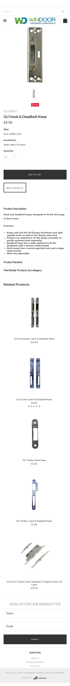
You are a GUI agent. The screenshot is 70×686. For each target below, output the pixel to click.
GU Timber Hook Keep (34, 460)
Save (36, 105)
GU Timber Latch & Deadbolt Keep (34, 521)
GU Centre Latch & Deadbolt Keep (34, 399)
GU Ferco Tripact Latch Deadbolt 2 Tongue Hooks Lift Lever (34, 583)
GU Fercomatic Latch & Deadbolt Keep (34, 338)
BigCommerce (40, 678)
